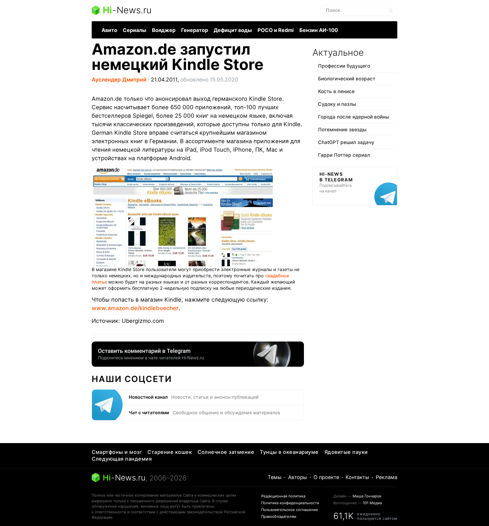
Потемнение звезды (342, 129)
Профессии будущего (344, 66)
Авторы (297, 477)
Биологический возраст (346, 78)
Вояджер (163, 30)
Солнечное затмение (226, 452)
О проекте (326, 477)
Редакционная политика (283, 496)
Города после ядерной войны (353, 117)
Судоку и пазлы (337, 104)
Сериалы (134, 30)
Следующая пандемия (122, 459)
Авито (109, 30)
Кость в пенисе (336, 91)
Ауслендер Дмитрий (119, 79)
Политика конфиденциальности (290, 503)
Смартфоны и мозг (117, 452)
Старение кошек (169, 452)
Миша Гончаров (367, 496)
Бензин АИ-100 (318, 30)
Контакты (357, 477)
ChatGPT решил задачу (346, 142)
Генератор (194, 30)
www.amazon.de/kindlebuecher (135, 308)
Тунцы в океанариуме (289, 452)
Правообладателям (278, 516)
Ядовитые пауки (346, 452)
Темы (275, 477)
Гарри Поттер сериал (344, 155)
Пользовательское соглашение (289, 509)
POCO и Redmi (276, 30)
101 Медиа (372, 503)
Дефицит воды (233, 30)
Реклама (386, 477)
